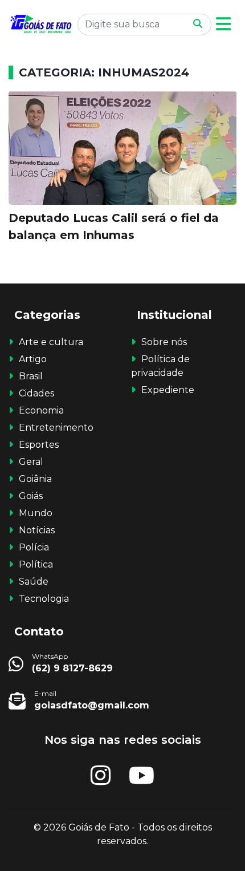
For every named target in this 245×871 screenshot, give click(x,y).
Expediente (167, 389)
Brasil (31, 376)
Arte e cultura (51, 342)
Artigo (33, 359)
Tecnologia (44, 598)
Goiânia (35, 478)
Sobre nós (164, 342)
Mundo (35, 513)
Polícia (34, 547)
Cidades (36, 393)
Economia (41, 410)
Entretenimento (56, 427)
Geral (31, 461)
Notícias (37, 530)
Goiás (31, 496)
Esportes (39, 444)
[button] (223, 24)
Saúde (33, 581)
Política (36, 564)
